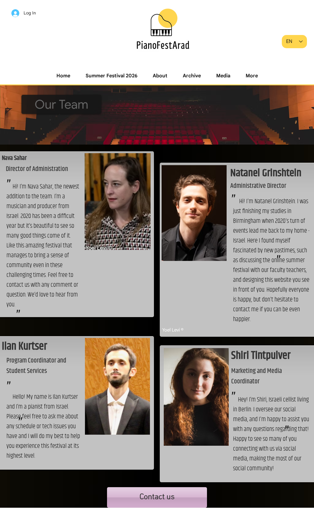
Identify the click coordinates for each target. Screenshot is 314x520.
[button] (111, 76)
